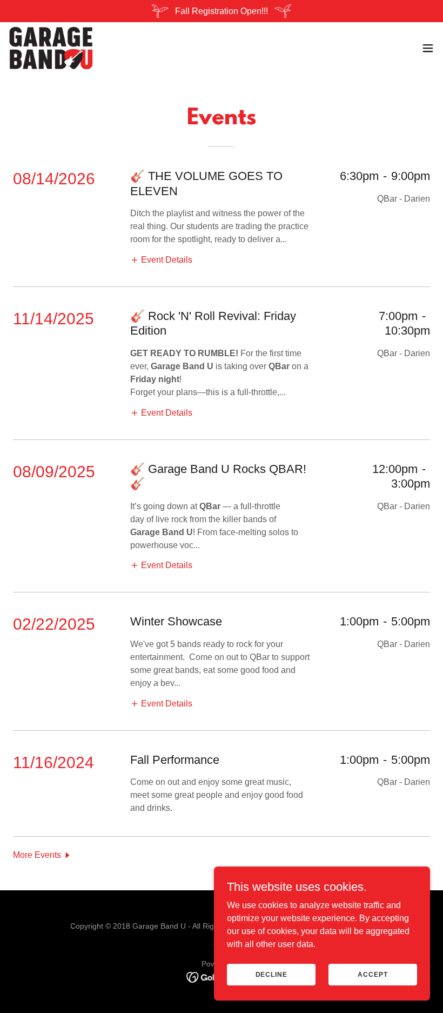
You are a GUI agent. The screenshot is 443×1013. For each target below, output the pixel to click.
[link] (51, 48)
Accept (372, 974)
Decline (271, 974)
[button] (428, 48)
